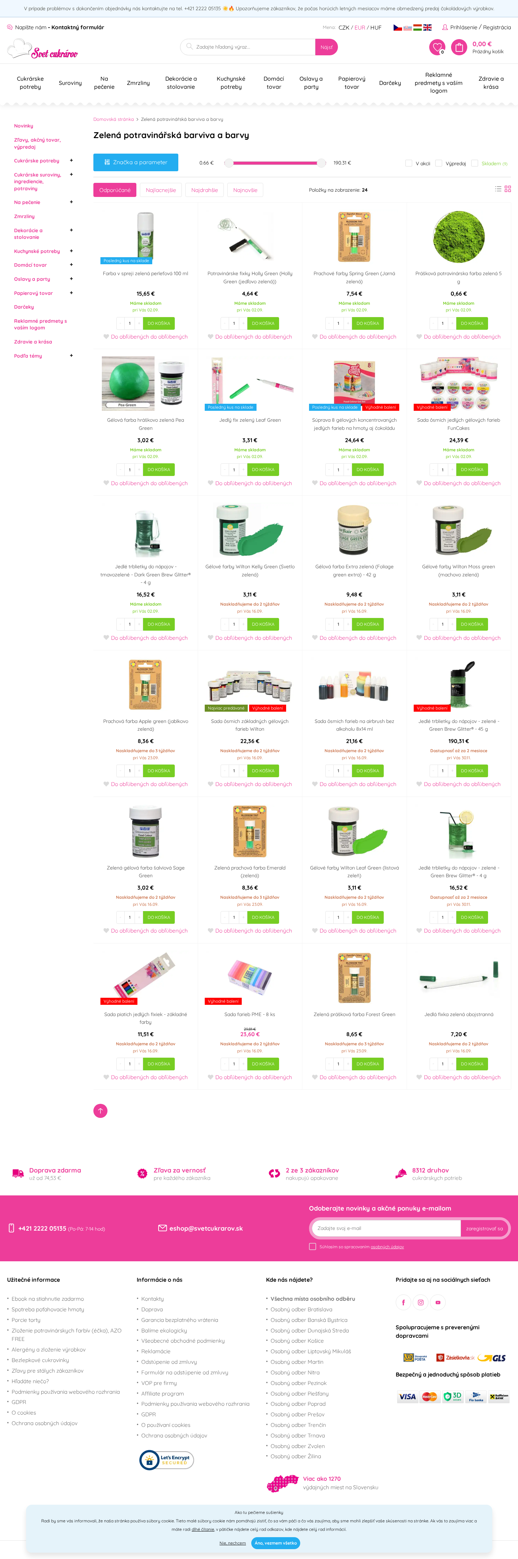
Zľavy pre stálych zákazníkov (48, 1370)
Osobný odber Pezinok (299, 1382)
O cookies (24, 1412)
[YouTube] (438, 1302)
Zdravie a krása (33, 342)
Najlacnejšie (161, 189)
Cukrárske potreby (36, 160)
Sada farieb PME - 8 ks (249, 1014)
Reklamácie (156, 1351)
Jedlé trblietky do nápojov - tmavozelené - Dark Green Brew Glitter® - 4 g (145, 574)
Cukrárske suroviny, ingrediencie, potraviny (37, 182)
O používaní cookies (165, 1424)
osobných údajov (387, 1246)
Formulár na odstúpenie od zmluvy (184, 1372)
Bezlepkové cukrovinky (40, 1359)
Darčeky (24, 307)
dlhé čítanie (203, 1529)
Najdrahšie (204, 189)
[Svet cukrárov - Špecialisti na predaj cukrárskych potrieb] (43, 48)
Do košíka (159, 323)
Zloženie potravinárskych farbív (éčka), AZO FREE (67, 1335)
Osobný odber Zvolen (298, 1445)
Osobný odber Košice (297, 1340)
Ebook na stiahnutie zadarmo (48, 1298)
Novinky (23, 126)
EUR (359, 27)
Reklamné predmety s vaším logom (40, 324)
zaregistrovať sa (484, 1228)
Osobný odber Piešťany (300, 1393)
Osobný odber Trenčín (298, 1424)
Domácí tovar (30, 265)
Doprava (152, 1309)
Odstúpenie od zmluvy (169, 1361)
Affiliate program (162, 1393)
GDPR (19, 1401)
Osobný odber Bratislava (301, 1309)
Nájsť (327, 47)
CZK (344, 27)
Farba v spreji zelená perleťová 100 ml (145, 273)
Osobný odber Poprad (298, 1403)
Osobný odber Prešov (298, 1414)
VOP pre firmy (159, 1382)
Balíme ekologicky (164, 1330)
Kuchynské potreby (37, 251)
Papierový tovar (33, 293)
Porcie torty (26, 1319)
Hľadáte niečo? (30, 1381)
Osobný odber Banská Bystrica (309, 1319)
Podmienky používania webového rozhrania (66, 1391)
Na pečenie (27, 202)
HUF (376, 27)
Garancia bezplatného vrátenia (179, 1319)
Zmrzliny (24, 216)
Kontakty (152, 1298)
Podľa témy (28, 356)
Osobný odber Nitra (295, 1372)
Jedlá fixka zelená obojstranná (458, 1014)
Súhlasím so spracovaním (362, 1246)
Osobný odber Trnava (298, 1435)
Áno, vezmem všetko (276, 1543)
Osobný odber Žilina (296, 1456)
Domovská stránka (113, 119)
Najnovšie (245, 189)
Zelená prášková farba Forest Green (354, 1014)
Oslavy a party (32, 279)
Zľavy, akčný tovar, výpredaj (37, 143)
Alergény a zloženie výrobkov (49, 1349)
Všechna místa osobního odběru (313, 1298)
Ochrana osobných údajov (45, 1423)
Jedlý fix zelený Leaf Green (250, 420)
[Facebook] (404, 1302)
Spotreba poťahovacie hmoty (48, 1309)
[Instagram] (420, 1302)
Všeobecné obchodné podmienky (183, 1340)
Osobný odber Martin (297, 1361)
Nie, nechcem (233, 1543)
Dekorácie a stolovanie (28, 234)
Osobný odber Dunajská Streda (310, 1330)
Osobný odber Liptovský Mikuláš (311, 1351)
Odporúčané (115, 189)
